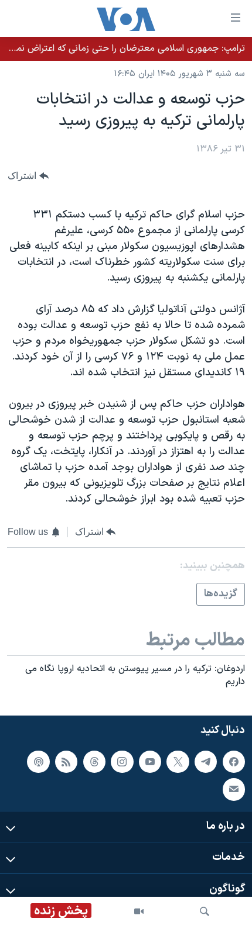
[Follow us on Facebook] (234, 761)
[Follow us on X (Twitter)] (177, 761)
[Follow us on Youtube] (150, 761)
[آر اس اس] (66, 761)
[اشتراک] (234, 789)
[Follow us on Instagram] (122, 761)
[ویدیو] (138, 911)
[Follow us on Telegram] (206, 761)
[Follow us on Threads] (94, 761)
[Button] (28, 176)
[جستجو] (204, 911)
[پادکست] (38, 761)
